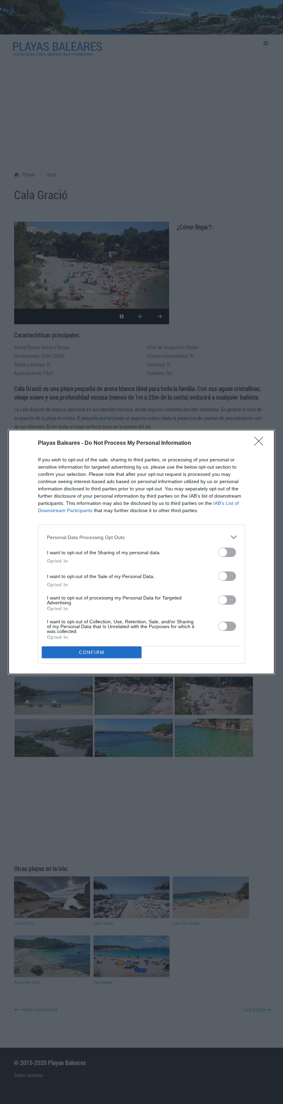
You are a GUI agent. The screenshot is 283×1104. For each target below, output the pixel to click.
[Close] (260, 443)
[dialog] (141, 552)
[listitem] (141, 537)
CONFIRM (92, 652)
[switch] (227, 552)
